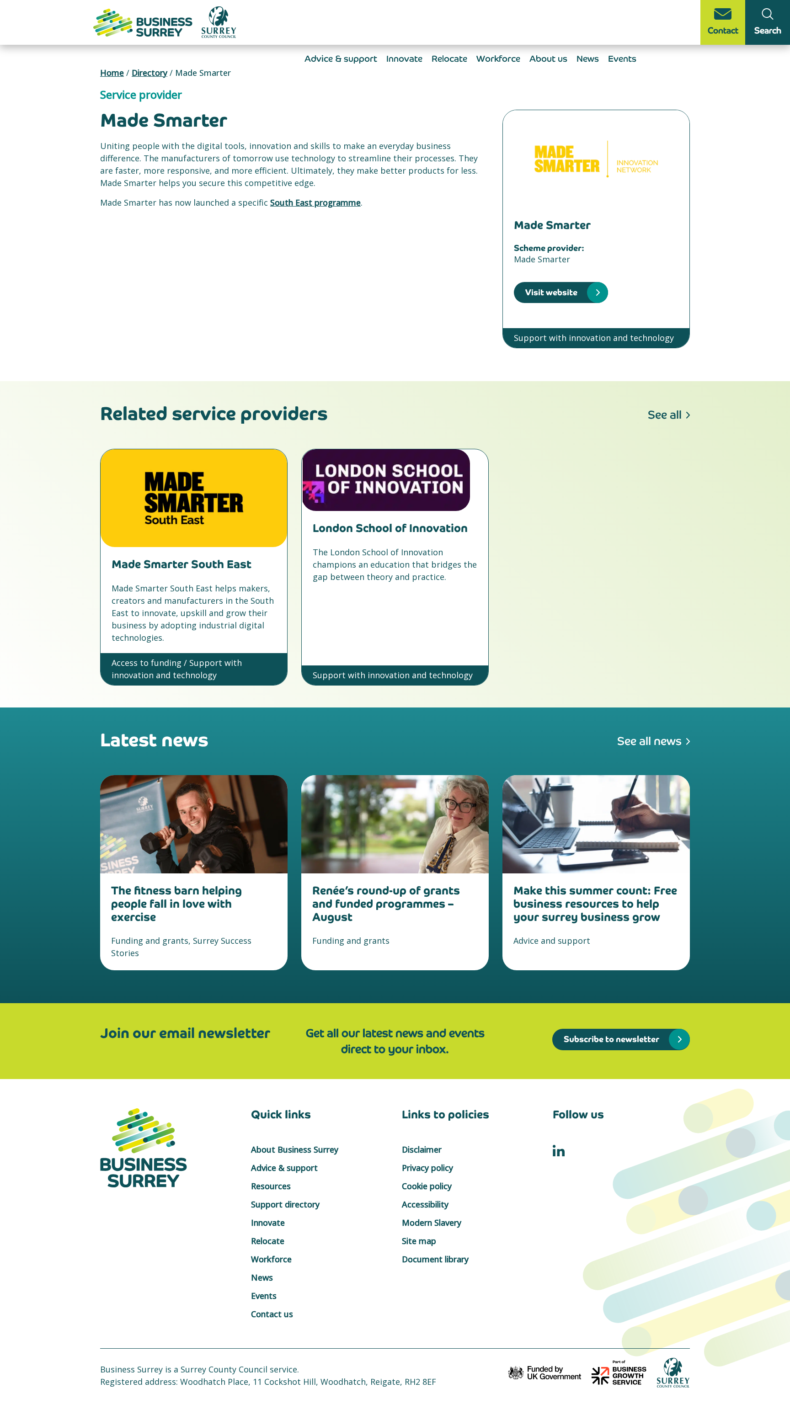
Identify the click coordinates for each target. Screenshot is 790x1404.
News (587, 58)
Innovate (404, 58)
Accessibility (425, 1204)
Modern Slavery (431, 1222)
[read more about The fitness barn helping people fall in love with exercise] (194, 824)
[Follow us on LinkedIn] (559, 1149)
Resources (271, 1186)
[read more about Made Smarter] (596, 159)
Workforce (498, 58)
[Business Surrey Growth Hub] (144, 21)
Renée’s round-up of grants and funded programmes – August (386, 903)
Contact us (272, 1313)
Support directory (285, 1204)
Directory (149, 72)
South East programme (315, 202)
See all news (649, 741)
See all (665, 415)
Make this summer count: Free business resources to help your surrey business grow (595, 903)
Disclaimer (422, 1149)
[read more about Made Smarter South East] (194, 498)
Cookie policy (427, 1186)
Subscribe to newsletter (611, 1039)
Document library (435, 1259)
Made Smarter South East (181, 564)
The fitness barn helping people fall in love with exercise (176, 903)
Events (622, 58)
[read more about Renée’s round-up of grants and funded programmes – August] (395, 824)
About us (548, 58)
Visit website (551, 292)
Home (112, 72)
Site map (419, 1240)
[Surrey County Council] (673, 1371)
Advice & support (340, 58)
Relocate (449, 58)
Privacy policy (427, 1167)
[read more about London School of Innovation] (395, 480)
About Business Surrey (294, 1149)
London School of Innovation (390, 528)
